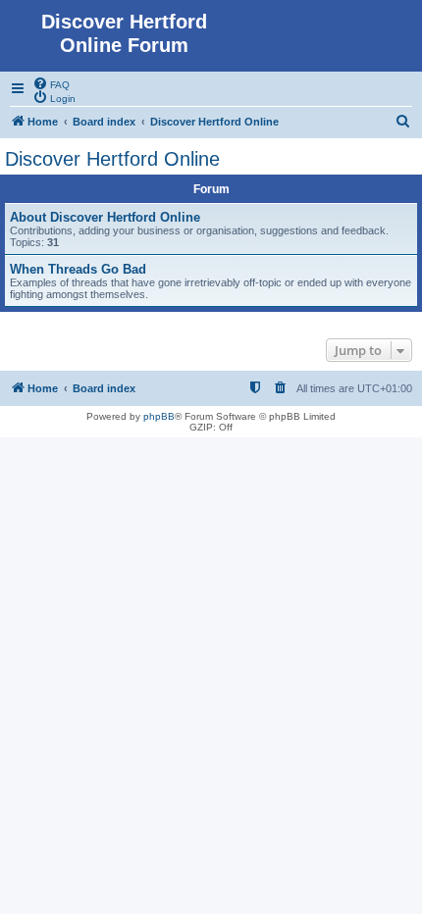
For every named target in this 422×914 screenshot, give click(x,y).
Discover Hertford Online (112, 159)
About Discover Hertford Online (105, 217)
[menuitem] (51, 83)
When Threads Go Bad (78, 269)
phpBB (159, 416)
